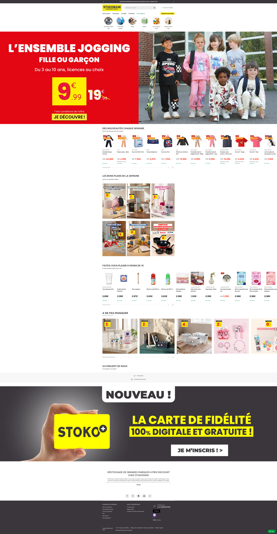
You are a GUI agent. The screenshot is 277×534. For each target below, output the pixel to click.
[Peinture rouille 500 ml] (153, 278)
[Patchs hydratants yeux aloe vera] (241, 278)
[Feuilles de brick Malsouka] (123, 278)
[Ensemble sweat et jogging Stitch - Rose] (212, 141)
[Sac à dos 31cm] (168, 141)
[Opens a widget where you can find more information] (272, 531)
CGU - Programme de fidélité (122, 527)
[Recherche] (154, 8)
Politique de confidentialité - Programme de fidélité (142, 527)
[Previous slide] (131, 121)
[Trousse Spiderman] (153, 141)
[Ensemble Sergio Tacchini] (109, 141)
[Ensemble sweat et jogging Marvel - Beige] (197, 141)
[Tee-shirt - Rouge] (241, 141)
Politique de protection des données (124, 530)
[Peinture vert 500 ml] (168, 278)
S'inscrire (156, 511)
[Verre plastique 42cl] (109, 278)
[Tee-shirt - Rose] (256, 141)
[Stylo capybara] (138, 278)
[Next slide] (145, 121)
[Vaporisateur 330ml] (212, 278)
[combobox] (140, 7)
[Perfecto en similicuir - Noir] (182, 141)
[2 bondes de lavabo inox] (226, 278)
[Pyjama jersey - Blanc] (123, 141)
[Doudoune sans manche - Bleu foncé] (226, 141)
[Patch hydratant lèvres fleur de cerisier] (256, 278)
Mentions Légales (159, 527)
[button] (103, 2)
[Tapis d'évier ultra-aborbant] (197, 278)
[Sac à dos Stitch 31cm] (138, 141)
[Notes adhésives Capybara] (182, 278)
